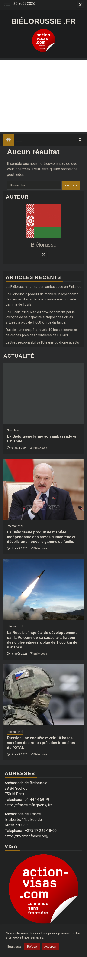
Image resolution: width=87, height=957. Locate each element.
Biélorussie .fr (43, 21)
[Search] (80, 139)
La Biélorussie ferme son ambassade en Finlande (43, 287)
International (15, 526)
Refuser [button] (32, 946)
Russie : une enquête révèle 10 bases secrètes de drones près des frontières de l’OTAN (41, 743)
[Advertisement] (43, 96)
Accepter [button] (50, 946)
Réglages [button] (14, 947)
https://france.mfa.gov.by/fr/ (28, 805)
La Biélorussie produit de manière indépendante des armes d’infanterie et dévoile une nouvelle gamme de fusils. (42, 299)
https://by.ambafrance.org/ (27, 836)
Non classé (14, 430)
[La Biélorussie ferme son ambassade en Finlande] (43, 393)
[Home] (8, 140)
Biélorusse (40, 448)
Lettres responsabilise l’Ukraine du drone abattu (42, 342)
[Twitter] (43, 254)
